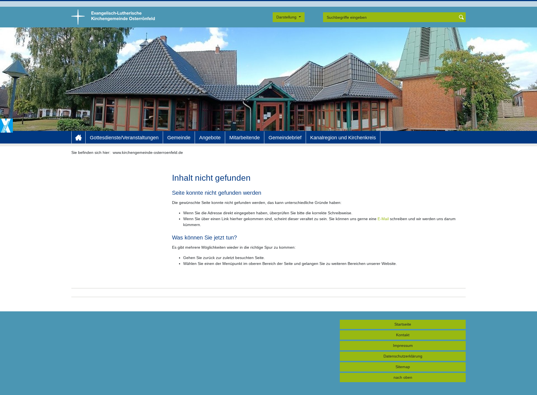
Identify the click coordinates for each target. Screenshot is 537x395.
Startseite (402, 324)
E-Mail (383, 219)
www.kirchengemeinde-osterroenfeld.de (148, 152)
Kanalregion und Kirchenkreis (343, 137)
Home (78, 138)
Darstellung (287, 17)
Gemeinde (178, 137)
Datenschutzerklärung (402, 356)
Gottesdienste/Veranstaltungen (124, 137)
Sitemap (402, 367)
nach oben (403, 377)
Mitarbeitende (244, 137)
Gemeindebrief (285, 137)
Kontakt (402, 335)
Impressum (403, 345)
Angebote (210, 137)
